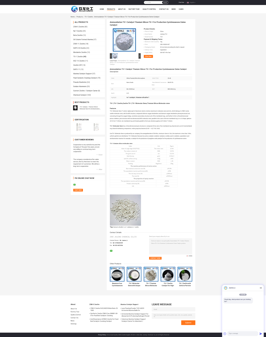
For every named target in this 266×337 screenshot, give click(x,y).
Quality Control (149, 9)
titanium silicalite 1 (118, 227)
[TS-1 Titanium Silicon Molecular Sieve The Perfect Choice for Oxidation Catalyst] (151, 274)
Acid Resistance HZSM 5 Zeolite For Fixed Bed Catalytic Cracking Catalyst (104, 320)
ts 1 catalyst (128, 227)
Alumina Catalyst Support (82, 74)
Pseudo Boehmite (79, 82)
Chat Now (181, 2)
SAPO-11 (76, 69)
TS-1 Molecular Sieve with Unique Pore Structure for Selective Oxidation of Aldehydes (134, 285)
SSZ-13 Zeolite (79, 61)
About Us (121, 9)
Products (111, 9)
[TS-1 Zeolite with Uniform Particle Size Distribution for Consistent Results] (185, 274)
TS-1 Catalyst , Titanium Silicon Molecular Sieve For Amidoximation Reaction (90, 109)
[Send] (260, 333)
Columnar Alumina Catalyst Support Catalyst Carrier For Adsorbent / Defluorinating (134, 320)
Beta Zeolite (78, 35)
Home (102, 9)
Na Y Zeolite (77, 31)
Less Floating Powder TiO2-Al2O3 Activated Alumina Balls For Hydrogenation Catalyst (133, 309)
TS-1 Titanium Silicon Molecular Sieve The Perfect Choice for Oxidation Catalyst (151, 285)
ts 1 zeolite (135, 227)
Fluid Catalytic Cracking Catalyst (85, 78)
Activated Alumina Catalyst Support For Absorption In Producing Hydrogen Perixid (135, 315)
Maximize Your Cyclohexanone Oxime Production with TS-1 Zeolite (117, 285)
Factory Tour (134, 9)
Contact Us (163, 9)
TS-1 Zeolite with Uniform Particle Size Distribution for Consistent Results (185, 285)
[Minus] (261, 288)
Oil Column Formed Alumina (83, 39)
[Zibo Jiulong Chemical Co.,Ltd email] (75, 185)
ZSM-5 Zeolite (78, 27)
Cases (181, 9)
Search (165, 2)
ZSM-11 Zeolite (79, 44)
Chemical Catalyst (80, 95)
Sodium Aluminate (79, 86)
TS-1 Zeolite (88, 17)
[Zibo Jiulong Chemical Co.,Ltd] (82, 9)
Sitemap (73, 324)
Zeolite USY (77, 65)
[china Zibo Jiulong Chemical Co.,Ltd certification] (79, 127)
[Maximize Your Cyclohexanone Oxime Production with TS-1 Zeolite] (117, 274)
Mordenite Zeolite (80, 52)
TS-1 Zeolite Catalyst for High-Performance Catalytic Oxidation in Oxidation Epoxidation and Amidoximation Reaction (168, 285)
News (174, 9)
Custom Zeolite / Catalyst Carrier (85, 91)
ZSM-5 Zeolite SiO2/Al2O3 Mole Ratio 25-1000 (104, 309)
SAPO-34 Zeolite (79, 48)
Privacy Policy (102, 335)
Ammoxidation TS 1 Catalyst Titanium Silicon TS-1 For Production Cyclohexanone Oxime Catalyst (125, 62)
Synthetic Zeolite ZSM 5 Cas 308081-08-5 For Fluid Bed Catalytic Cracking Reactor (104, 315)
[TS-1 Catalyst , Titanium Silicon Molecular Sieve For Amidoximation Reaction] (75, 107)
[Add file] (224, 333)
